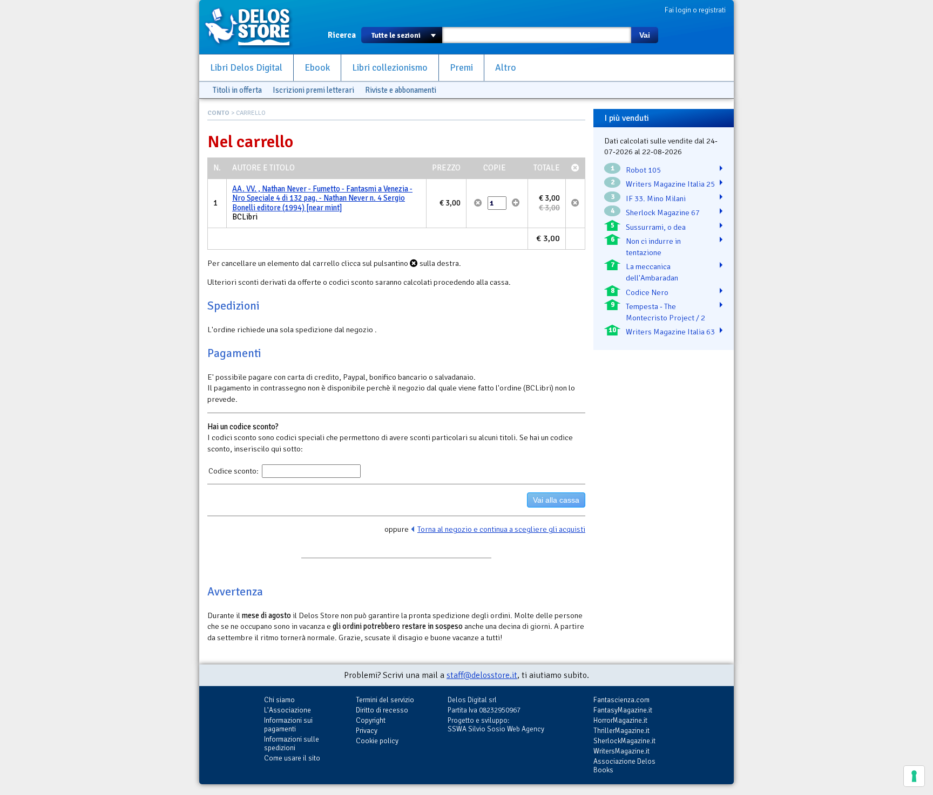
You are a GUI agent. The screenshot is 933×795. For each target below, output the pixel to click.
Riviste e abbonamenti (400, 90)
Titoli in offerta (237, 90)
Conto (218, 113)
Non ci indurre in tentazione (653, 246)
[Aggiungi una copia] (516, 203)
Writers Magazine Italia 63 (670, 332)
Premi (461, 67)
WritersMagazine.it (621, 751)
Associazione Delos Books (624, 766)
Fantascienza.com (621, 699)
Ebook (317, 67)
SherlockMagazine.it (624, 740)
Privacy (366, 730)
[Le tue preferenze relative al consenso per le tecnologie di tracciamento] (914, 776)
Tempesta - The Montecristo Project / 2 (665, 312)
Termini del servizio (385, 699)
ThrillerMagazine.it (621, 730)
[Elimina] (478, 203)
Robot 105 (643, 170)
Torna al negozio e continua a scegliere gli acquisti (501, 529)
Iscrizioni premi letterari (313, 90)
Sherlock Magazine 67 (663, 212)
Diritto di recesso (382, 710)
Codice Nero (647, 292)
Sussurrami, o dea (656, 227)
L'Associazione (287, 710)
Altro (505, 67)
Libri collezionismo (390, 67)
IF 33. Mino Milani (656, 198)
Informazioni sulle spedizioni (291, 743)
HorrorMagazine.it (620, 720)
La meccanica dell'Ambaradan (652, 272)
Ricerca (342, 35)
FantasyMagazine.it (622, 710)
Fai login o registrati (695, 10)
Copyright (371, 720)
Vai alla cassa (556, 500)
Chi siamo (279, 699)
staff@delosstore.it (482, 675)
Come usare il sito (292, 758)
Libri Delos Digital (246, 67)
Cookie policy (377, 740)
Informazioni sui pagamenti (288, 725)
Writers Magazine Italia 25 (670, 184)
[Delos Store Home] (253, 27)
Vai (644, 35)
